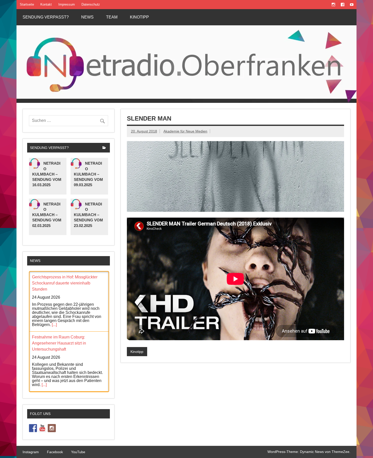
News (87, 17)
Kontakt (46, 4)
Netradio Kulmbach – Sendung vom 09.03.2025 (88, 174)
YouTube (78, 452)
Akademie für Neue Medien (185, 131)
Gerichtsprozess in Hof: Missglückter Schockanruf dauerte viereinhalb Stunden (64, 283)
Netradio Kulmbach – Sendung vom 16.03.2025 (46, 174)
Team (111, 17)
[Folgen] (33, 428)
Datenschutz (90, 4)
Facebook (55, 452)
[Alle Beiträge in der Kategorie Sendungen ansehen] (104, 148)
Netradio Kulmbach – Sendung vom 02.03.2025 (46, 215)
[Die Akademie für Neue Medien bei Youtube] (42, 428)
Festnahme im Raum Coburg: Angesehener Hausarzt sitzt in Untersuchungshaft (59, 343)
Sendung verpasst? (46, 17)
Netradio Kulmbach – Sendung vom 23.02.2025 (88, 215)
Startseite (27, 4)
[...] (54, 324)
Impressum (66, 4)
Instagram (31, 452)
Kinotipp (139, 17)
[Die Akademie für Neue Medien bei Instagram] (52, 428)
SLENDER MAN (149, 118)
